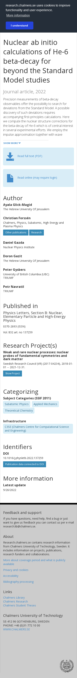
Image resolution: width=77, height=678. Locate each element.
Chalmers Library (14, 597)
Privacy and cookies (15, 570)
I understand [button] (19, 25)
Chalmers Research (15, 601)
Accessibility (10, 576)
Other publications (15, 232)
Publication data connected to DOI (24, 464)
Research (36, 232)
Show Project (12, 373)
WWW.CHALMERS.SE (16, 629)
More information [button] (18, 15)
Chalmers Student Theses (19, 605)
